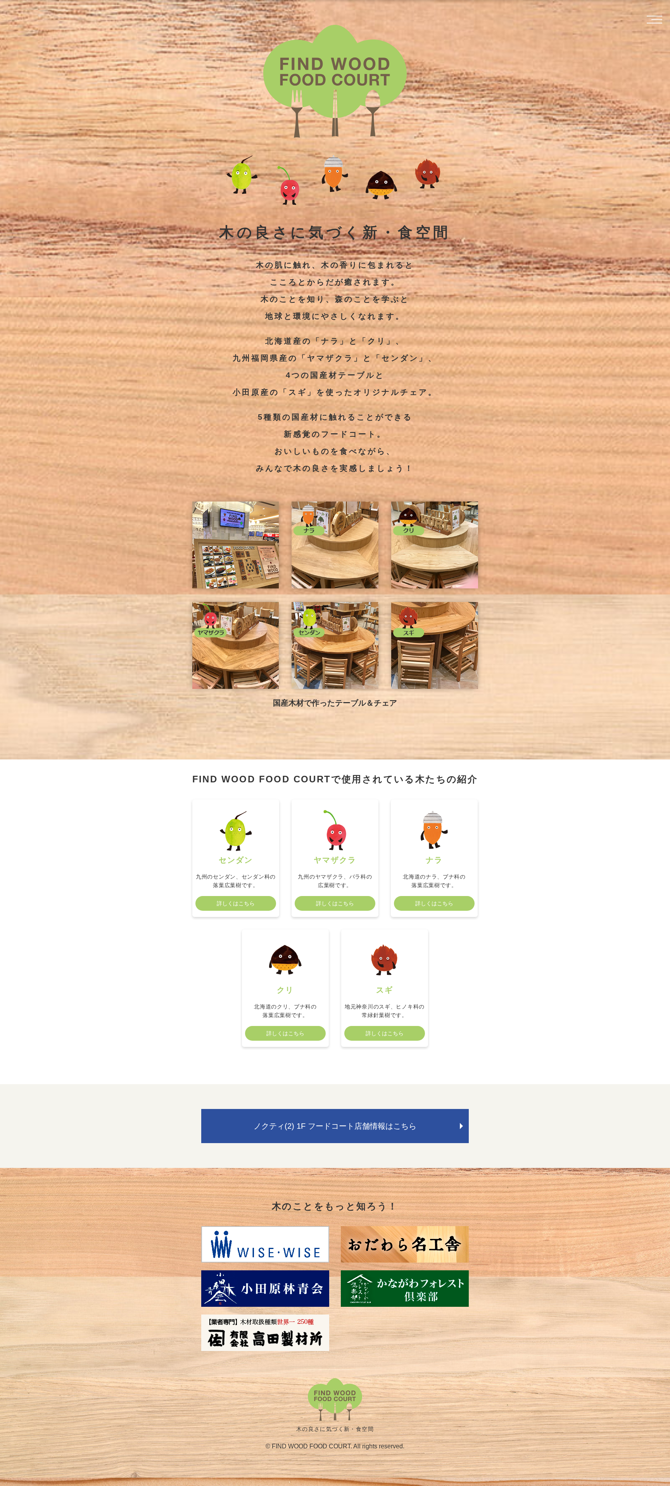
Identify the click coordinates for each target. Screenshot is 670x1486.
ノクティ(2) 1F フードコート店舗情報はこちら (335, 1126)
